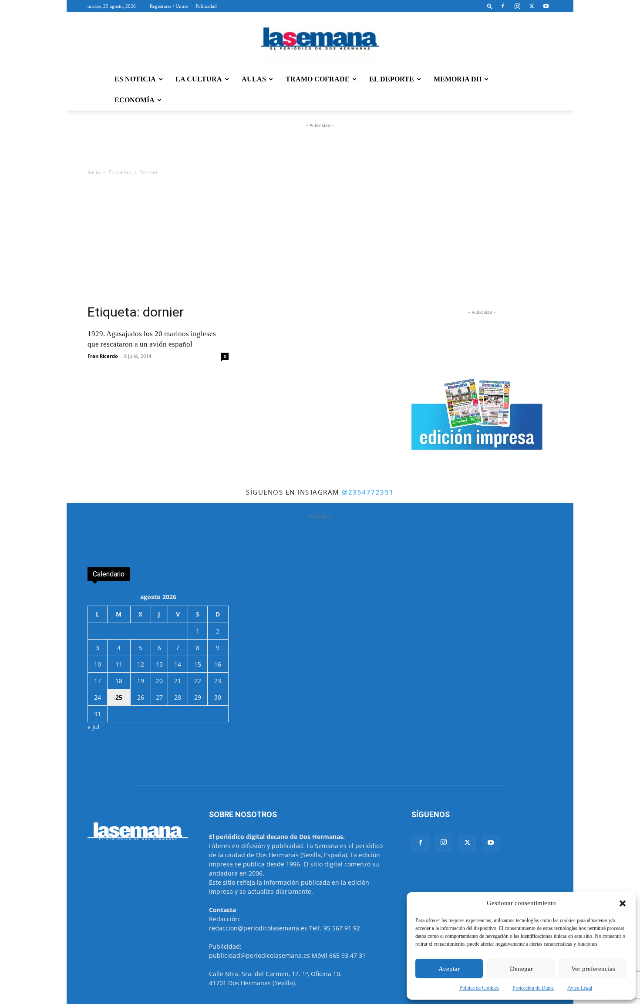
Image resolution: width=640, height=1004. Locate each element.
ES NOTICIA (135, 79)
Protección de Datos (533, 988)
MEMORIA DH (458, 79)
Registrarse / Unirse (169, 6)
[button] (622, 903)
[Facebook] (502, 6)
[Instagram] (517, 6)
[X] (531, 6)
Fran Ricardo (103, 356)
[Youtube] (545, 6)
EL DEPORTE (391, 79)
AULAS (254, 79)
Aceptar (449, 968)
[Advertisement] (320, 242)
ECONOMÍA (135, 100)
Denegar (521, 968)
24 (97, 697)
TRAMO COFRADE (318, 79)
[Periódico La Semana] (320, 41)
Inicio (94, 172)
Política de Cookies (479, 988)
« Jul (94, 727)
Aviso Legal (579, 988)
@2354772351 (368, 492)
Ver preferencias (593, 968)
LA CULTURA (198, 79)
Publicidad (206, 6)
